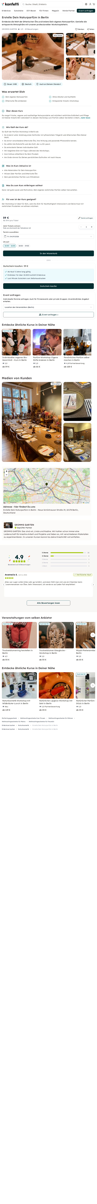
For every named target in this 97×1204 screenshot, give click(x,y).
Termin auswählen (11, 232)
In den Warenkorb (48, 253)
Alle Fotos (58, 35)
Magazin (55, 11)
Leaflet (86, 503)
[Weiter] (88, 343)
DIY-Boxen (31, 11)
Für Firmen (43, 11)
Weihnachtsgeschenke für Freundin (41, 721)
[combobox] (52, 4)
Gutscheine (18, 11)
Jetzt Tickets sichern (11, 226)
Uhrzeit (6, 242)
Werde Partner (68, 11)
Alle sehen (56, 384)
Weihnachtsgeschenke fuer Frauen (32, 718)
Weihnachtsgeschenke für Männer (60, 718)
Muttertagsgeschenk (9, 718)
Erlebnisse (6, 11)
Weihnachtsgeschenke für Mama (13, 721)
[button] (46, 484)
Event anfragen (86, 11)
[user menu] (90, 4)
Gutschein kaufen (48, 286)
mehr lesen (85, 118)
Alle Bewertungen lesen (48, 603)
